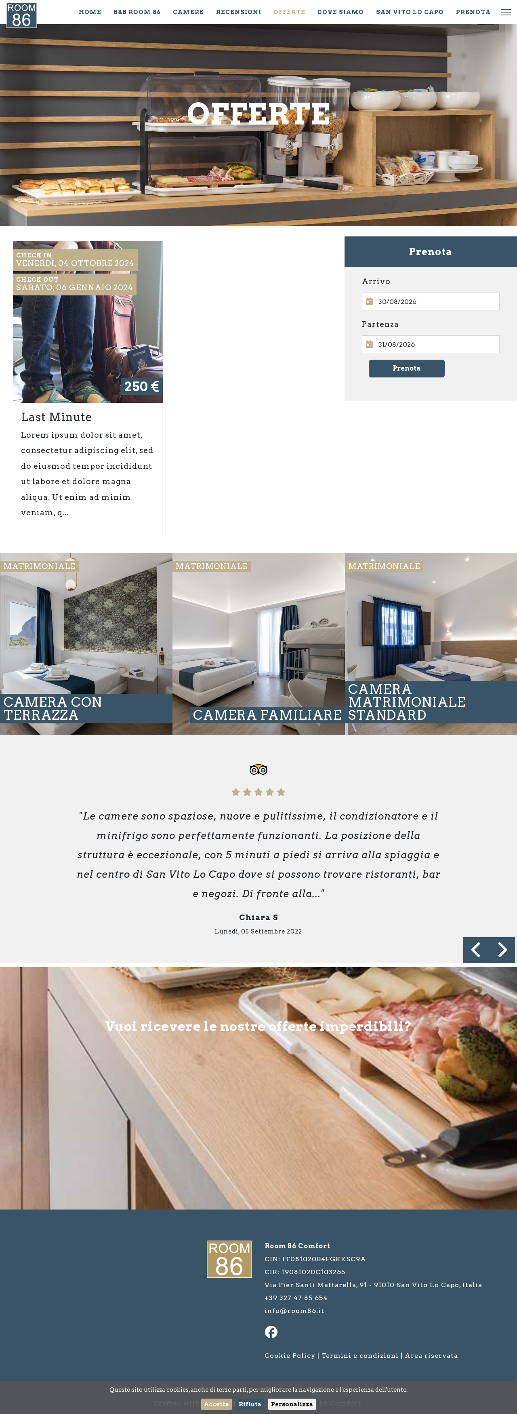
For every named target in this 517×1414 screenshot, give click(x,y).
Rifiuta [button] (250, 1404)
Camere (188, 12)
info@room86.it (294, 1311)
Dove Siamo (340, 12)
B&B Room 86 (137, 12)
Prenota (473, 12)
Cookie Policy (290, 1355)
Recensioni (238, 12)
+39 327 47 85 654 (296, 1298)
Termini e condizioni (360, 1355)
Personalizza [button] (292, 1404)
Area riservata (431, 1355)
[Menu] (506, 12)
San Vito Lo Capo (410, 12)
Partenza (380, 324)
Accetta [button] (216, 1404)
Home (90, 12)
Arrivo (376, 281)
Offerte (289, 12)
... (430, 301)
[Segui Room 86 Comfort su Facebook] (273, 1334)
